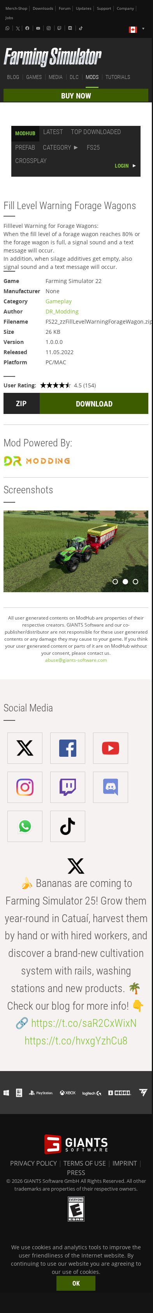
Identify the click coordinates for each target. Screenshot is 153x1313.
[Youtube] (39, 28)
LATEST (53, 132)
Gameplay (59, 301)
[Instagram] (49, 28)
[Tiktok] (81, 28)
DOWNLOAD (94, 403)
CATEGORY (57, 147)
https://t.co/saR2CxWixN (84, 1023)
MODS (92, 77)
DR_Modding (62, 311)
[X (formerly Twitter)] (18, 28)
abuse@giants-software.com (76, 660)
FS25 (93, 147)
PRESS (76, 1172)
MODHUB (25, 133)
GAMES (34, 77)
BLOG (13, 77)
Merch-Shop (16, 8)
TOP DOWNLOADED (96, 132)
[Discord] (71, 28)
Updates (83, 8)
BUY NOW (76, 95)
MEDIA (56, 77)
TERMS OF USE (84, 1163)
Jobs (9, 17)
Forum (64, 8)
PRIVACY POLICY (33, 1163)
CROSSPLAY (31, 161)
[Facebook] (28, 28)
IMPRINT (125, 1163)
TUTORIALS (118, 77)
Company (125, 8)
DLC (74, 77)
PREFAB (25, 147)
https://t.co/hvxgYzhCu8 (76, 1040)
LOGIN (122, 166)
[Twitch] (60, 28)
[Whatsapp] (8, 28)
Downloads (43, 8)
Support (104, 8)
